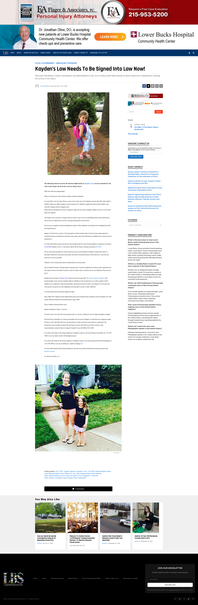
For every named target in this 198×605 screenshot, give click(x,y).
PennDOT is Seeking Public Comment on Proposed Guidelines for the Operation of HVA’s (143, 174)
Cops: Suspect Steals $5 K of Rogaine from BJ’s (144, 182)
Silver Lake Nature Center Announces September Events (145, 189)
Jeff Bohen (46, 86)
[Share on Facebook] (144, 86)
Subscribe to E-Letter (98, 53)
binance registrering (136, 194)
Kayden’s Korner (49, 351)
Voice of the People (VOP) (62, 53)
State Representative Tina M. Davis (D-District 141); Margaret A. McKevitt (71, 476)
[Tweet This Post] (148, 86)
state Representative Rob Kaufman (88, 473)
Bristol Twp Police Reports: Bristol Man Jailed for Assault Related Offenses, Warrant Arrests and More (144, 198)
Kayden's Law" (82, 471)
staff (71, 545)
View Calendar (133, 134)
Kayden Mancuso (70, 471)
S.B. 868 (91, 471)
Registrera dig (133, 188)
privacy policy (174, 590)
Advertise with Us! (31, 53)
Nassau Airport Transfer (137, 172)
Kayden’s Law (89, 183)
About (19, 53)
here (81, 344)
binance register (134, 181)
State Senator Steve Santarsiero (74, 478)
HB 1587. (99, 247)
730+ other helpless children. (95, 278)
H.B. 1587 (59, 471)
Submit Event (46, 53)
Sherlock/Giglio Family (103, 471)
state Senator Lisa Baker (53, 478)
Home (12, 53)
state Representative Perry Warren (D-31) (59, 473)
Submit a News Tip (81, 53)
